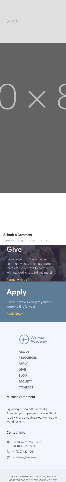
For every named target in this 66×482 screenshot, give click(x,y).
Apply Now (14, 314)
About (24, 352)
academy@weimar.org (27, 458)
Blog (23, 375)
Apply (23, 364)
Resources (28, 358)
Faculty (25, 381)
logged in (23, 240)
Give (22, 369)
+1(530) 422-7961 (23, 452)
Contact (26, 387)
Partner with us (17, 280)
